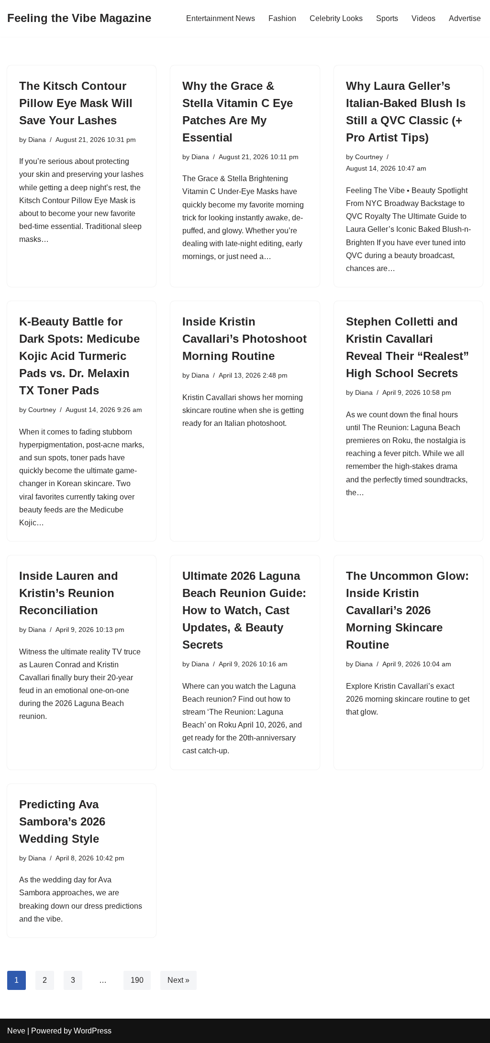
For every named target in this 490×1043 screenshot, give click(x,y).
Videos (423, 18)
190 (137, 980)
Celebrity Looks (336, 18)
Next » (178, 980)
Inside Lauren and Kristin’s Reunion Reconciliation (68, 593)
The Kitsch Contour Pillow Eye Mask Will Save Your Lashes (76, 103)
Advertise (465, 18)
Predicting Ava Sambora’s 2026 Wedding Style (62, 821)
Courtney (369, 157)
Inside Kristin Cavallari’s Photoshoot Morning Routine (244, 338)
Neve (16, 1031)
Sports (387, 18)
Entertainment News (220, 18)
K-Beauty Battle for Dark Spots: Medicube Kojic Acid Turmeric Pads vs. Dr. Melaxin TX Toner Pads (79, 356)
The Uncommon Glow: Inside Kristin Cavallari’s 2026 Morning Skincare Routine (407, 610)
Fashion (282, 18)
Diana (37, 139)
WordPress (92, 1031)
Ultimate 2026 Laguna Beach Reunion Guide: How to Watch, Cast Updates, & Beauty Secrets (244, 610)
